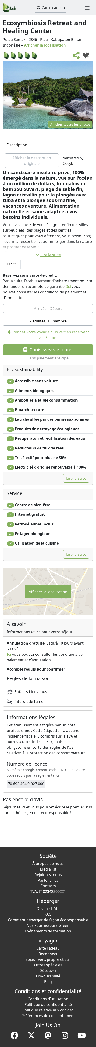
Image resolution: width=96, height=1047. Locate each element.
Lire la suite (51, 254)
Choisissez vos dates (51, 349)
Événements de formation (48, 931)
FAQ (48, 914)
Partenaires (48, 880)
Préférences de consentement (48, 1015)
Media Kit (48, 869)
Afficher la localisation (45, 45)
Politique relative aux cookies (48, 1010)
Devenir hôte (48, 908)
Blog (48, 981)
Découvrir (48, 970)
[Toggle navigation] (87, 7)
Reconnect (48, 953)
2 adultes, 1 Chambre (48, 321)
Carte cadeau (53, 7)
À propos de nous (48, 863)
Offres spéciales (48, 964)
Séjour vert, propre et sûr (48, 959)
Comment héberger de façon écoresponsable (48, 919)
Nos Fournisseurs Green (48, 925)
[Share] (76, 56)
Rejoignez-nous (48, 874)
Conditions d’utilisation (48, 998)
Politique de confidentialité (48, 1004)
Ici (68, 286)
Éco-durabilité (48, 976)
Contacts (48, 885)
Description (17, 144)
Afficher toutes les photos (70, 124)
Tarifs (12, 263)
